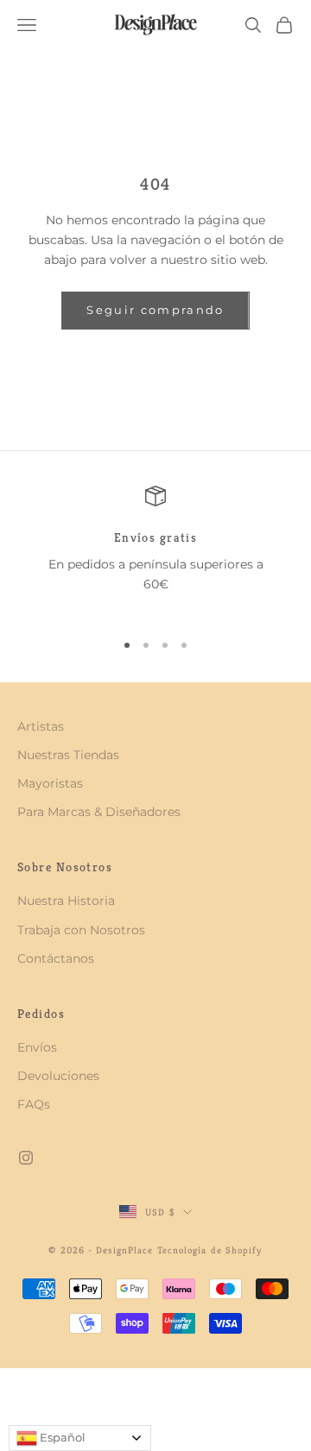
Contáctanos (55, 958)
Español (61, 1437)
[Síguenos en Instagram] (26, 1157)
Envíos (37, 1047)
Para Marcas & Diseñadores (99, 812)
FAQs (33, 1104)
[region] (155, 550)
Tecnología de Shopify (210, 1250)
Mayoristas (50, 783)
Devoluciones (58, 1076)
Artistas (40, 726)
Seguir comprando (155, 310)
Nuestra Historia (66, 900)
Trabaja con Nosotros (81, 930)
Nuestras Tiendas (68, 755)
